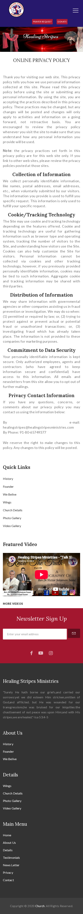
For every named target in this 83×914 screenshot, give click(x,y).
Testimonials (11, 857)
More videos (13, 603)
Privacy (8, 872)
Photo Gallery (12, 518)
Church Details (12, 510)
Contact (8, 880)
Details (8, 850)
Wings (7, 502)
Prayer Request (42, 21)
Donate (62, 21)
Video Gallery (12, 526)
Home (7, 835)
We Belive (9, 494)
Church (40, 906)
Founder (8, 486)
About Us (9, 842)
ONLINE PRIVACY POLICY (41, 60)
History (8, 478)
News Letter (11, 865)
